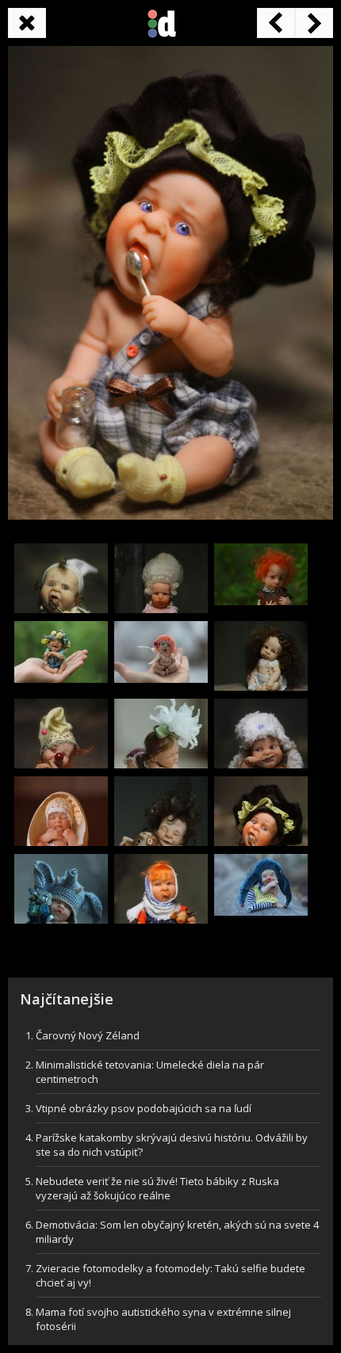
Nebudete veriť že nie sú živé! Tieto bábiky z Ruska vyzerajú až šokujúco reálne (157, 1188)
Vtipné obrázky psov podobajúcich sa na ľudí (143, 1108)
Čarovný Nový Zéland (88, 1035)
